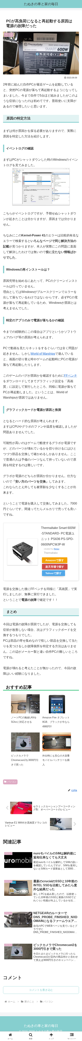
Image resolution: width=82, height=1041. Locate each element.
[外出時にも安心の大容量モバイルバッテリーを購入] (56, 743)
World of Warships (43, 353)
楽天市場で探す (54, 566)
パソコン (11, 781)
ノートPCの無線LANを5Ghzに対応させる (24, 719)
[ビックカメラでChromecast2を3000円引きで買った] (25, 743)
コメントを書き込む (41, 989)
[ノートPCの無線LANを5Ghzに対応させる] (25, 705)
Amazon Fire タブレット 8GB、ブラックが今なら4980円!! (56, 722)
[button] (74, 687)
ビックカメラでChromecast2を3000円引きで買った (25, 760)
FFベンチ (70, 375)
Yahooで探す (53, 573)
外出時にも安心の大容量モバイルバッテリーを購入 (56, 760)
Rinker (56, 549)
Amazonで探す (54, 560)
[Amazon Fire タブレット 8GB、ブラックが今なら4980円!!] (56, 708)
